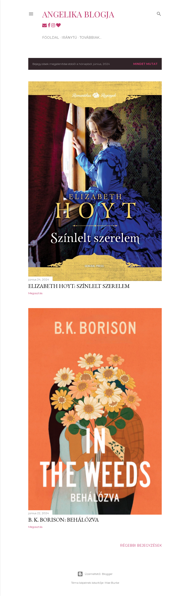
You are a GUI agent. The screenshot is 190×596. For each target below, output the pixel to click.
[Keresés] (159, 12)
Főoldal (50, 37)
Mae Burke (112, 582)
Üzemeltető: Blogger (99, 574)
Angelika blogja (78, 13)
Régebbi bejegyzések (141, 545)
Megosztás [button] (35, 293)
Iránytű (69, 37)
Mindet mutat (145, 64)
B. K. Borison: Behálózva (63, 519)
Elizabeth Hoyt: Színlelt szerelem (79, 286)
